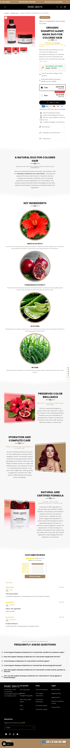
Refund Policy (55, 689)
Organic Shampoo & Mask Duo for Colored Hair (34, 13)
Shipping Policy (56, 693)
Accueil (6, 13)
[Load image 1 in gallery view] (7, 50)
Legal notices (55, 697)
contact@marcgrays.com (12, 694)
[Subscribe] (33, 728)
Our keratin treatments (39, 701)
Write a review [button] (34, 576)
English (8, 744)
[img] (10, 587)
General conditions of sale (57, 702)
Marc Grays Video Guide (25, 701)
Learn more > (43, 61)
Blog (21, 705)
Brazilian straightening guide (26, 694)
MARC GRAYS (50, 745)
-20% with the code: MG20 (40, 2)
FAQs (21, 709)
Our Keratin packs (41, 705)
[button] (5, 7)
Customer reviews (41, 709)
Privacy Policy (55, 707)
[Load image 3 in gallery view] (23, 50)
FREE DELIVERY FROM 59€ (14, 2)
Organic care (15, 13)
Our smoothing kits (42, 689)
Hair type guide (25, 689)
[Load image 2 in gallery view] (15, 50)
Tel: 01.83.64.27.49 (10, 696)
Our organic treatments (39, 694)
